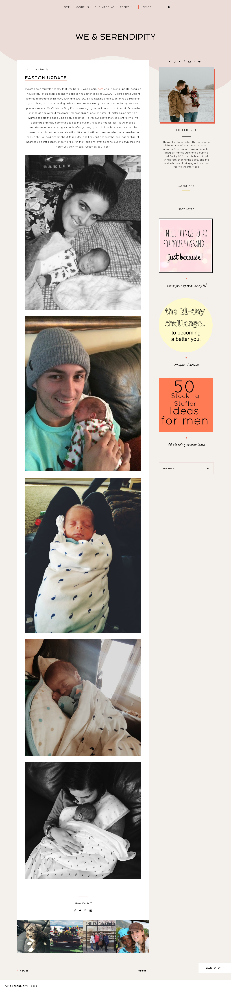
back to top (214, 967)
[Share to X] (80, 910)
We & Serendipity (115, 37)
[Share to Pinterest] (85, 910)
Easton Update (46, 77)
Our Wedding (104, 7)
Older (143, 970)
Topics (125, 7)
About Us (82, 7)
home (66, 7)
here (100, 88)
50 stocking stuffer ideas (186, 444)
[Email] (91, 910)
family (44, 69)
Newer (24, 970)
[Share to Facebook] (75, 910)
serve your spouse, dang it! (186, 285)
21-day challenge (186, 365)
